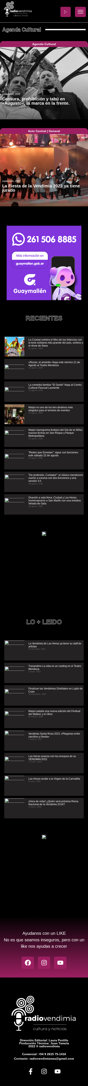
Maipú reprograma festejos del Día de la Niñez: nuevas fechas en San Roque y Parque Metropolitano (55, 433)
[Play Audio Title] (65, 12)
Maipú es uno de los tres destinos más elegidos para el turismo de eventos (50, 409)
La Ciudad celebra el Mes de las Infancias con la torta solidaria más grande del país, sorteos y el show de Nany (55, 342)
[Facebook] (28, 963)
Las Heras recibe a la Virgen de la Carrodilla (54, 778)
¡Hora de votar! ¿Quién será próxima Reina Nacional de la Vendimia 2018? (53, 803)
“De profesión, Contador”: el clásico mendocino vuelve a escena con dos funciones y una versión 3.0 (55, 478)
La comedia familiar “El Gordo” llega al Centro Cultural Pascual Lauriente (55, 386)
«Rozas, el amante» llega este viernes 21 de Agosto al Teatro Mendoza (54, 364)
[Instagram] (44, 963)
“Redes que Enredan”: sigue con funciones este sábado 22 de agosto (53, 454)
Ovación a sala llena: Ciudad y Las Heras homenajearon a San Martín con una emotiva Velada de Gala (54, 500)
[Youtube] (60, 963)
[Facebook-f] (30, 1071)
